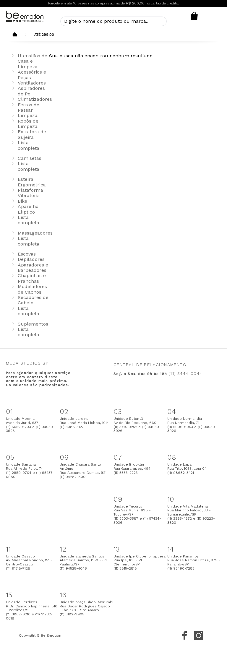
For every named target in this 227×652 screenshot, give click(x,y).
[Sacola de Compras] (194, 16)
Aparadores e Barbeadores (33, 267)
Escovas (27, 254)
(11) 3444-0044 (185, 373)
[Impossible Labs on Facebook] (184, 635)
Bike (22, 201)
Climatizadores (35, 99)
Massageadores (35, 233)
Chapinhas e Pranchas (32, 278)
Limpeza (28, 115)
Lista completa (28, 145)
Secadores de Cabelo (33, 300)
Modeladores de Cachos (32, 289)
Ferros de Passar (28, 107)
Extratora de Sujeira (32, 134)
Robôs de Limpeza (28, 123)
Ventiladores (32, 83)
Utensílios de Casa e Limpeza (32, 61)
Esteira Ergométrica (32, 181)
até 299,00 (44, 34)
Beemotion (15, 35)
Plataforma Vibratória (30, 192)
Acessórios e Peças (32, 74)
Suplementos (33, 324)
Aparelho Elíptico (28, 209)
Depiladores (31, 259)
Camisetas (29, 158)
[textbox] (113, 21)
